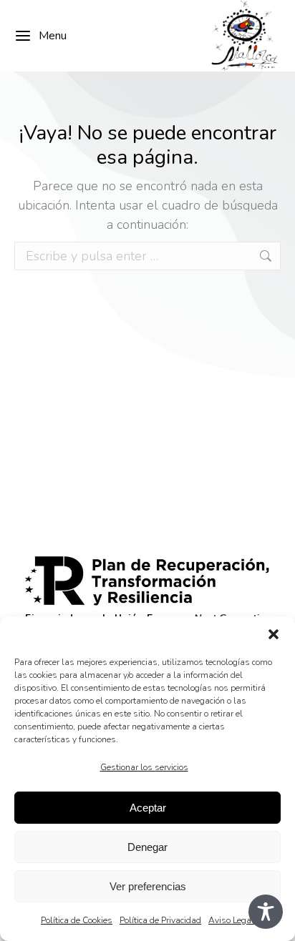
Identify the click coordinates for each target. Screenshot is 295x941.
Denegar (147, 847)
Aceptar (148, 808)
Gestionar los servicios (144, 767)
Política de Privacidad (160, 920)
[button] (273, 634)
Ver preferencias (148, 886)
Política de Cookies (76, 920)
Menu (53, 36)
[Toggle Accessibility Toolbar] (265, 911)
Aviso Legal (231, 920)
